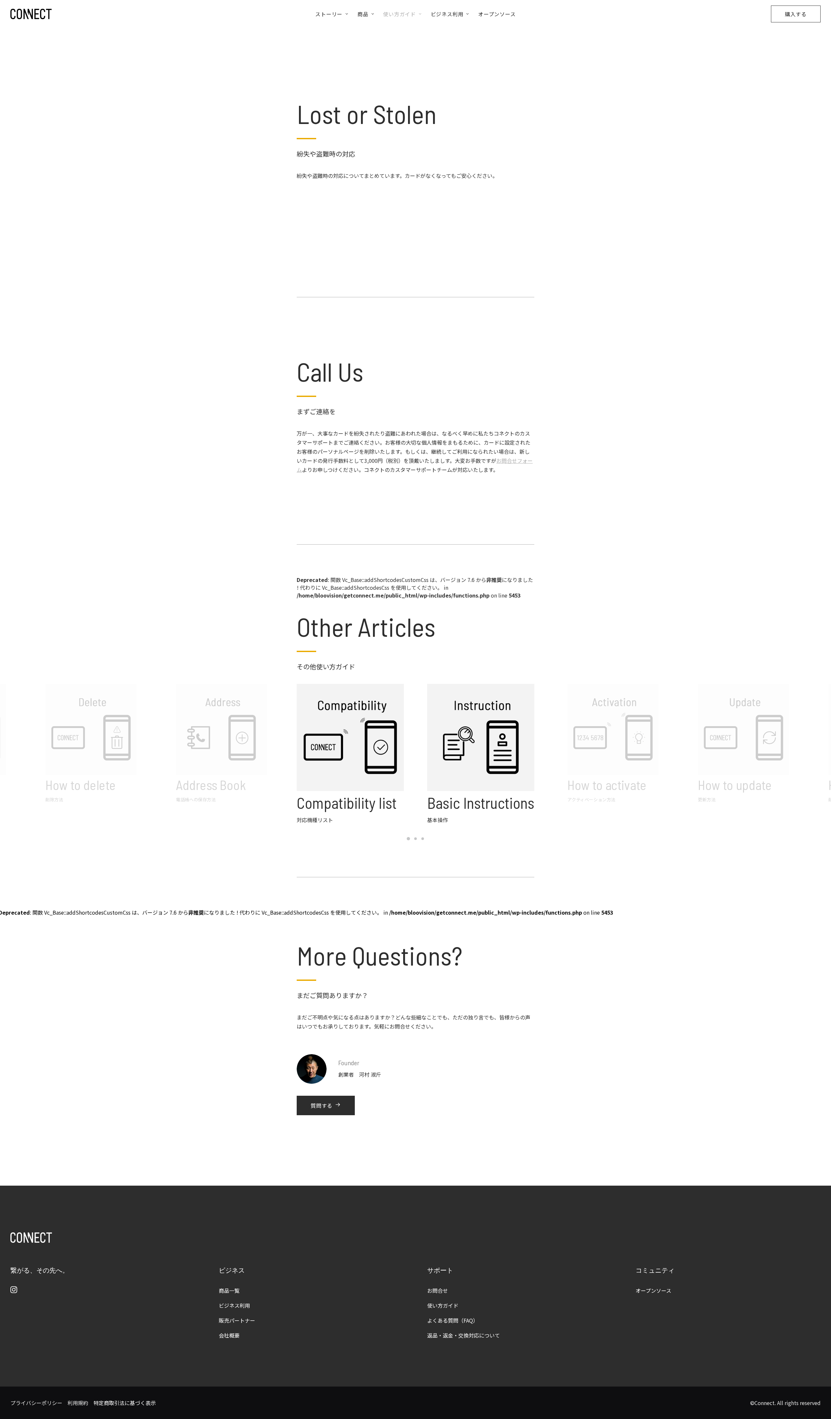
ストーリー (328, 14)
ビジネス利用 (447, 14)
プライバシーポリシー (36, 1403)
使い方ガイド (399, 14)
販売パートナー (237, 1320)
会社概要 (229, 1335)
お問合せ (437, 1290)
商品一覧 (229, 1290)
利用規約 (78, 1403)
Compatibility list (347, 802)
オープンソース (497, 14)
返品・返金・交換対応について (463, 1335)
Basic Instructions (480, 802)
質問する (321, 1105)
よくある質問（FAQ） (452, 1320)
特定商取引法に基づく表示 (124, 1403)
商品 (362, 14)
